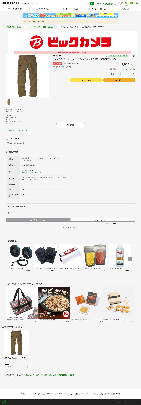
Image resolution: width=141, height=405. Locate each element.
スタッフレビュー (103, 220)
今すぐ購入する (119, 80)
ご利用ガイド (24, 394)
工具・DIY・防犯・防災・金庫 (46, 375)
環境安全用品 (63, 375)
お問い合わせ (41, 394)
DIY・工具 (37, 27)
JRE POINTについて (52, 394)
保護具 (72, 375)
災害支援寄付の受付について (36, 21)
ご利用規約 (76, 394)
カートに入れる (86, 80)
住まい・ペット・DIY (24, 27)
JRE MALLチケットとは (65, 394)
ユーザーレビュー (38, 220)
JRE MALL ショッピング (10, 27)
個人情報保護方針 (115, 394)
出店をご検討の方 (104, 394)
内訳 (134, 69)
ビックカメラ (29, 375)
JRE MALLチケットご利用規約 (89, 394)
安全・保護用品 (48, 27)
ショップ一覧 (32, 394)
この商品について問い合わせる (118, 56)
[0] (120, 3)
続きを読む (70, 125)
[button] (130, 258)
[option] (27, 76)
